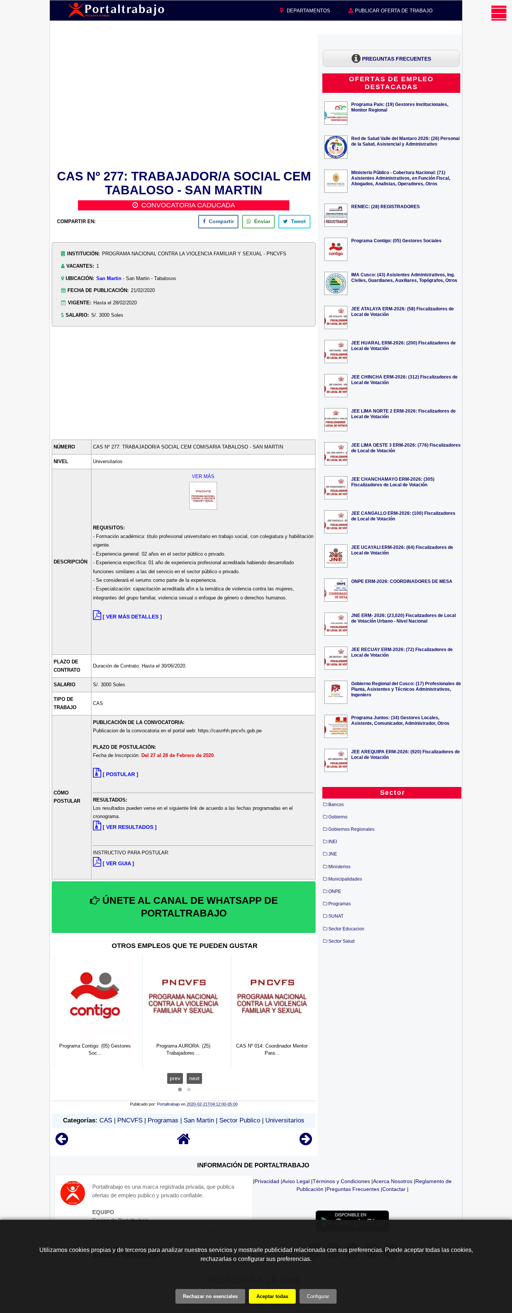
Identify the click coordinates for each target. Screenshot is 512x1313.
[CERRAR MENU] (498, 13)
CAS (105, 1120)
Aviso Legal (296, 1181)
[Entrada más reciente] (61, 1142)
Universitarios (284, 1120)
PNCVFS (129, 1120)
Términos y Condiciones (341, 1181)
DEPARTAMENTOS (307, 10)
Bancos (336, 804)
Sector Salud (341, 941)
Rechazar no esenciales (210, 1296)
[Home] (183, 1142)
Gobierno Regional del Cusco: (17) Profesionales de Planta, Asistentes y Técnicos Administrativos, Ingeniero (406, 689)
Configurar (318, 1296)
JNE (332, 854)
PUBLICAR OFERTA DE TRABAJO (393, 10)
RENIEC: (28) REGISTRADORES (385, 206)
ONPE (334, 891)
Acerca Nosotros (392, 1181)
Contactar (394, 1189)
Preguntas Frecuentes (352, 1189)
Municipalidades (345, 879)
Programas (163, 1120)
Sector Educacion (346, 928)
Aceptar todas (272, 1296)
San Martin (108, 278)
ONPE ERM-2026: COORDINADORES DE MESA (401, 581)
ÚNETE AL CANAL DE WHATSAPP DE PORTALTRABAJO (189, 907)
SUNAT (335, 916)
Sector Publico (239, 1120)
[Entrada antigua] (305, 1142)
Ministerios (339, 866)
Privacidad (267, 1181)
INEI (332, 841)
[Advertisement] (183, 100)
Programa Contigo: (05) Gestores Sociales (396, 240)
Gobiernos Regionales (351, 829)
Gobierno (337, 817)
